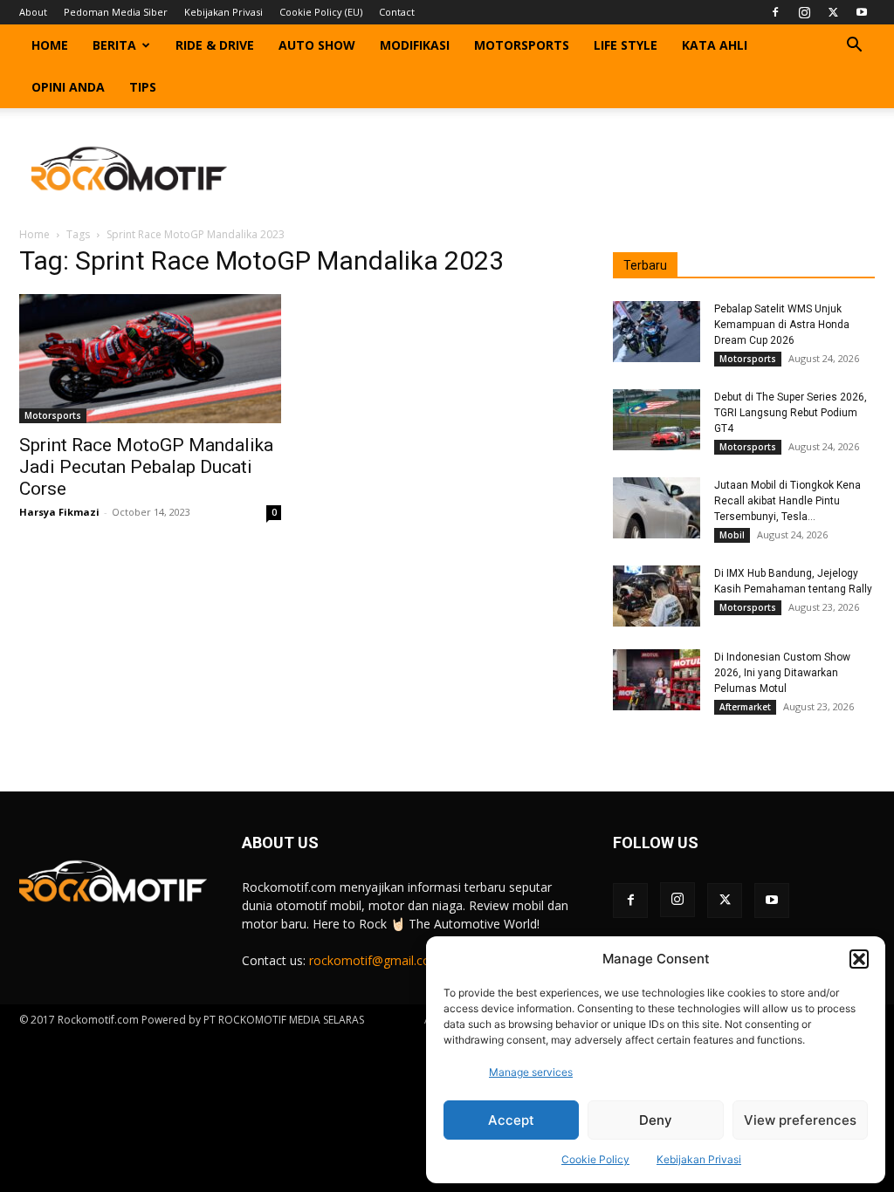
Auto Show (317, 45)
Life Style (625, 45)
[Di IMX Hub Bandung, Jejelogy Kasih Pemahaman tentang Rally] (656, 596)
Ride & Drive (214, 45)
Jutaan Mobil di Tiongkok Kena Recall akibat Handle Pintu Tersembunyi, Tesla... (787, 501)
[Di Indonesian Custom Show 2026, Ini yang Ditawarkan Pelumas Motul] (656, 679)
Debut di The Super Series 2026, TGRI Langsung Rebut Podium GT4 (790, 413)
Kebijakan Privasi (699, 1159)
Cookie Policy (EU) (320, 11)
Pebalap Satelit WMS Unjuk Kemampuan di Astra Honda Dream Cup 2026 (781, 324)
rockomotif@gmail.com (375, 960)
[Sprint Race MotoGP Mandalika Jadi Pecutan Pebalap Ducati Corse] (150, 358)
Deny (655, 1120)
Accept (511, 1120)
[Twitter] (833, 12)
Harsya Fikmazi (59, 511)
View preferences (800, 1120)
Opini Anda (68, 87)
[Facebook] (775, 12)
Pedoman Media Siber (116, 11)
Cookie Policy (595, 1159)
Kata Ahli (714, 45)
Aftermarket (745, 707)
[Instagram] (804, 12)
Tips (142, 87)
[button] (859, 959)
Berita (114, 45)
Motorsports (521, 45)
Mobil (732, 535)
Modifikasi (415, 45)
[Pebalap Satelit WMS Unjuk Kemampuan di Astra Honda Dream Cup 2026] (656, 331)
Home (49, 45)
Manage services (531, 1072)
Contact (397, 11)
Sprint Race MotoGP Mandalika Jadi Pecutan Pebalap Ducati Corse (146, 467)
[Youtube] (862, 12)
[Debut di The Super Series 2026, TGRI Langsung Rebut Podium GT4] (656, 419)
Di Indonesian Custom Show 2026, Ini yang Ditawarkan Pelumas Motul (782, 673)
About (33, 11)
